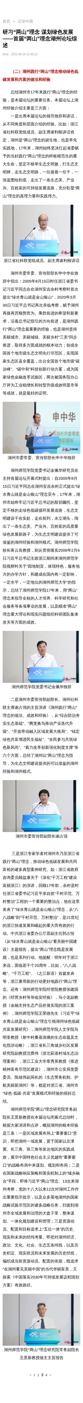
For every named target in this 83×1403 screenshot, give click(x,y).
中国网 (55, 54)
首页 (6, 21)
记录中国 (25, 21)
